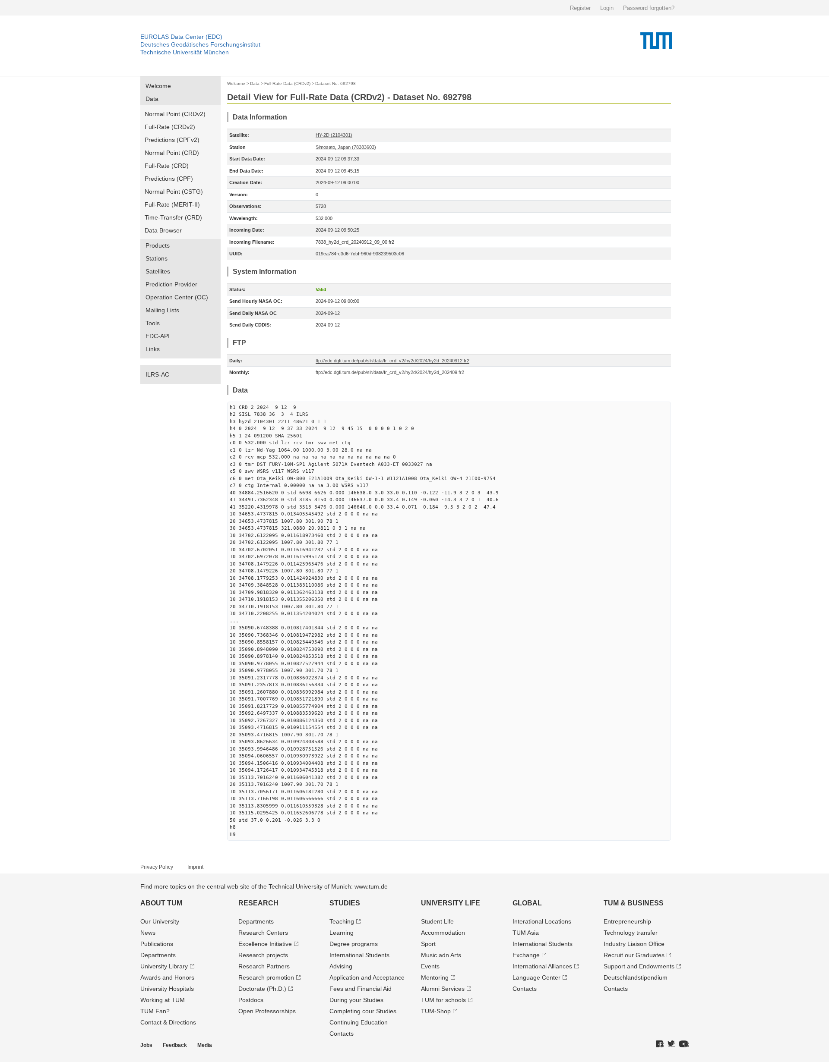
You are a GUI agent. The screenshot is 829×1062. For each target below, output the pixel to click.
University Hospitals (167, 988)
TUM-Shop (436, 1011)
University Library (164, 966)
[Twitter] (671, 1044)
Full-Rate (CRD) (167, 165)
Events (430, 966)
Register (580, 8)
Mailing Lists (162, 310)
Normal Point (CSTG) (174, 191)
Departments (158, 955)
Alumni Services (443, 988)
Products (158, 245)
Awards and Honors (167, 977)
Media (204, 1045)
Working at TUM (162, 999)
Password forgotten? (648, 8)
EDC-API (158, 336)
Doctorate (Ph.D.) (262, 988)
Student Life (437, 921)
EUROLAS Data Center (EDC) (181, 36)
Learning (341, 932)
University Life (450, 903)
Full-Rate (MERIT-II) (172, 204)
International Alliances (542, 966)
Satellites (158, 271)
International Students (359, 955)
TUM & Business (634, 903)
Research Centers (263, 932)
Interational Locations (542, 921)
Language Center (536, 977)
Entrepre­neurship (627, 921)
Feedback (175, 1045)
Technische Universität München (184, 52)
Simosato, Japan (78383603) (346, 147)
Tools (153, 323)
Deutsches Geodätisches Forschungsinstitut (200, 44)
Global (527, 903)
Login (607, 8)
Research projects (263, 955)
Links (153, 349)
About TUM (161, 903)
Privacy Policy (156, 867)
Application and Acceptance (367, 977)
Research (258, 903)
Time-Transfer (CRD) (173, 217)
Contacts (341, 1033)
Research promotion (266, 977)
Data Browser (163, 230)
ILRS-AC (157, 374)
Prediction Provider (171, 284)
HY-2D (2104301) (334, 135)
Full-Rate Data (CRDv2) (287, 83)
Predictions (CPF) (169, 178)
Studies (344, 903)
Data (152, 98)
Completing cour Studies (362, 1011)
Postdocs (250, 999)
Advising (340, 966)
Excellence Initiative (265, 943)
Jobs (146, 1045)
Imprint (195, 867)
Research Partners (264, 966)
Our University (159, 921)
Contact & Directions (168, 1022)
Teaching (341, 921)
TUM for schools (443, 999)
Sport (428, 943)
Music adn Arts (441, 955)
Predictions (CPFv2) (172, 139)
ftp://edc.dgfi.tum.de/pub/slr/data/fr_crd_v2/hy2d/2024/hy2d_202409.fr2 (390, 372)
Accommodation (443, 932)
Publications (156, 943)
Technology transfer (631, 932)
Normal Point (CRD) (172, 152)
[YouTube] (684, 1044)
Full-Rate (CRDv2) (170, 126)
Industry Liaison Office (634, 943)
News (147, 932)
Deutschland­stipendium (636, 977)
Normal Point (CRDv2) (175, 113)
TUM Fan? (155, 1011)
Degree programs (353, 943)
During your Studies (356, 999)
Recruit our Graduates (634, 955)
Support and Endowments (639, 966)
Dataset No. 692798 (335, 83)
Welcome (158, 85)
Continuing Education (358, 1022)
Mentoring (435, 977)
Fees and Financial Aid (360, 988)
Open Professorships (267, 1011)
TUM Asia (526, 932)
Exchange (526, 955)
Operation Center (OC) (177, 297)
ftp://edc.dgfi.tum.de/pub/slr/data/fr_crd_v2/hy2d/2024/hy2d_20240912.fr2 (392, 360)
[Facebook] (660, 1044)
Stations (157, 258)
